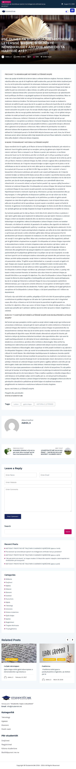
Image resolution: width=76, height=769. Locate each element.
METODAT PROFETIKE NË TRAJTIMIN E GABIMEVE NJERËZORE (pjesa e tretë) (33, 546)
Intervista (9, 607)
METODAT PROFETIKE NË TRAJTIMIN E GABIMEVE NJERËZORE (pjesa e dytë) (25, 4)
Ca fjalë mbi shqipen (11, 664)
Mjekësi (8, 584)
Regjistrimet (10, 620)
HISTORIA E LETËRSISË (45, 402)
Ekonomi (9, 590)
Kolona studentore (12, 610)
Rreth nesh (6, 727)
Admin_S (8, 54)
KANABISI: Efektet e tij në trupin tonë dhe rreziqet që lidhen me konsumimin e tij (24, 450)
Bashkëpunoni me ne (10, 750)
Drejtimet (9, 580)
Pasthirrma (46, 664)
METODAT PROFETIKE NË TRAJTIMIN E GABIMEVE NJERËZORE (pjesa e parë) (33, 562)
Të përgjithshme (11, 627)
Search (7, 524)
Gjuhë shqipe (10, 613)
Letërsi (16, 402)
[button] (72, 8)
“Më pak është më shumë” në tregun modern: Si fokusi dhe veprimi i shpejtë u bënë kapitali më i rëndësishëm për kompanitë (37, 557)
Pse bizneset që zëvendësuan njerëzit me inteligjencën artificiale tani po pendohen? (34, 550)
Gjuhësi (8, 617)
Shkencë (8, 587)
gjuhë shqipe (27, 402)
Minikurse (9, 577)
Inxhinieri (9, 594)
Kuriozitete (9, 597)
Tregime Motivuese (12, 623)
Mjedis (8, 600)
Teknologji (9, 603)
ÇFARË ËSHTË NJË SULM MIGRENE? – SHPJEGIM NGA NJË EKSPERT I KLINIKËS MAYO (52, 450)
